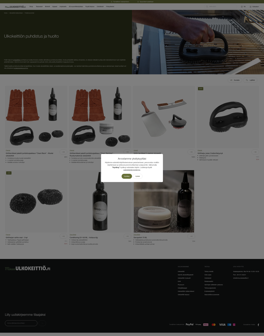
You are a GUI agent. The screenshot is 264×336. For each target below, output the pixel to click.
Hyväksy (127, 176)
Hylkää (137, 176)
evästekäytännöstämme (131, 170)
